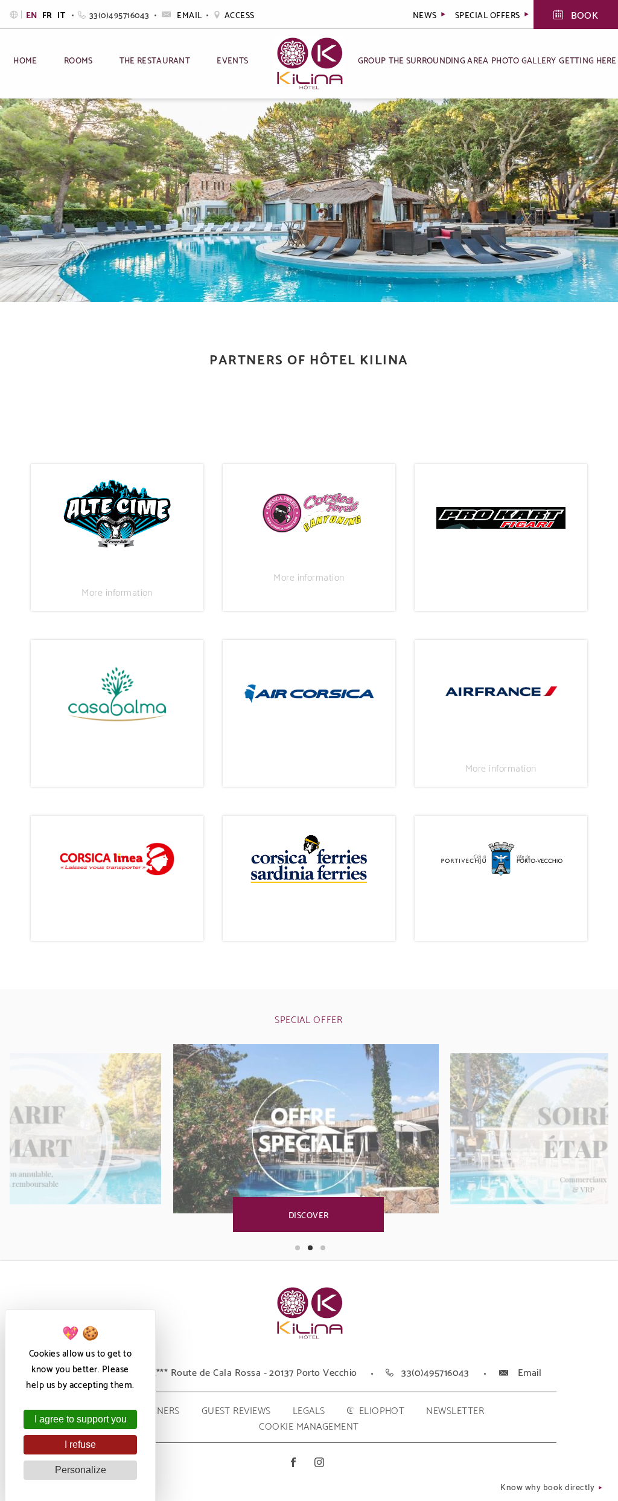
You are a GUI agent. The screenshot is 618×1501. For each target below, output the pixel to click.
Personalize (80, 1470)
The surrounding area (439, 59)
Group (372, 59)
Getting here (587, 59)
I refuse (80, 1444)
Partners (157, 1409)
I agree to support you (80, 1419)
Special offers (488, 14)
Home (25, 59)
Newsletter (455, 1409)
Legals (309, 1409)
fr (48, 14)
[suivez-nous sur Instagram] (322, 1462)
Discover (308, 1214)
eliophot (382, 1409)
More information (117, 591)
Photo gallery (523, 59)
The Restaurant (154, 59)
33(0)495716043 (119, 14)
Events (232, 59)
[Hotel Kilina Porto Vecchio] (309, 1336)
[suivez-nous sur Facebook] (296, 1462)
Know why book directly (548, 1487)
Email (189, 14)
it (61, 14)
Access (240, 14)
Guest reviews (236, 1409)
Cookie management (308, 1425)
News (426, 14)
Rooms (78, 59)
